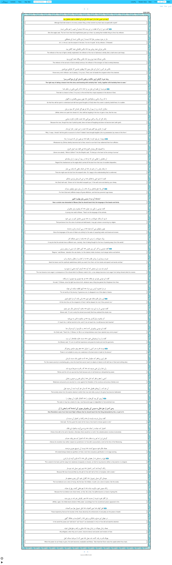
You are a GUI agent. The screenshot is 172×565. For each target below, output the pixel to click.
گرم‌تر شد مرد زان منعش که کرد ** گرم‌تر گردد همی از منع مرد (86, 269)
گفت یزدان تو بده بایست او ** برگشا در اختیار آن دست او (86, 418)
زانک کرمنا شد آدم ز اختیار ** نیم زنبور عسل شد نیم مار (86, 468)
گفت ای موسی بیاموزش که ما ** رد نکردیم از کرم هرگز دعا (86, 329)
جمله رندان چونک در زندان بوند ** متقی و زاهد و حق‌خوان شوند (86, 528)
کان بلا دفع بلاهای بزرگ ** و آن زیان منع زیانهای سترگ (84, 189)
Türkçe (165, 6)
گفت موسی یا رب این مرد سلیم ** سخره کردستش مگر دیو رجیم (86, 309)
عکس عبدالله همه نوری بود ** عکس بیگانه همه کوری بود (86, 59)
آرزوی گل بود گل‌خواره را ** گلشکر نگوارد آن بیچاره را (84, 398)
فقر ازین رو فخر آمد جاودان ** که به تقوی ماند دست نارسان (86, 359)
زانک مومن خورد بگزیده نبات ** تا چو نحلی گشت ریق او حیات (86, 488)
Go (164, 1)
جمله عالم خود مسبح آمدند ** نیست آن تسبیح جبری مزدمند (86, 448)
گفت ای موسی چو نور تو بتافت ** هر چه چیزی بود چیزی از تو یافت (86, 279)
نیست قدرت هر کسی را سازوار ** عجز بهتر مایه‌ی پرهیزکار (84, 349)
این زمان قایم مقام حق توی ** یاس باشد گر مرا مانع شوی (84, 299)
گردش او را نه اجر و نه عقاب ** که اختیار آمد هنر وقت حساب (86, 438)
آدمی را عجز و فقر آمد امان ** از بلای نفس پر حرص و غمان (86, 379)
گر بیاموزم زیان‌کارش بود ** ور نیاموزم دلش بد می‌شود (86, 319)
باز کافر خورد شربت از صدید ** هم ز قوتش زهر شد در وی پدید (86, 498)
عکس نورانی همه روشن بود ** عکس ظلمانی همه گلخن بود (86, 49)
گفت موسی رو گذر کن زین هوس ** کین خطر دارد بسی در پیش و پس (84, 249)
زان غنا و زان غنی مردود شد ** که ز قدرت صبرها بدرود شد (86, 369)
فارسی (169, 6)
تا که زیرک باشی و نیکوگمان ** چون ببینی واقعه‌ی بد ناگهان (86, 99)
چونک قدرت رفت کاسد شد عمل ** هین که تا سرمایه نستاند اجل (86, 538)
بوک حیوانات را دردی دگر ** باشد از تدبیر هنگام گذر (86, 239)
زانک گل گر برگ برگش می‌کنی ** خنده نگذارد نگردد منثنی (86, 119)
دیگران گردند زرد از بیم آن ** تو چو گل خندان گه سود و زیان (86, 109)
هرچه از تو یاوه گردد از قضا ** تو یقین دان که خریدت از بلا (84, 139)
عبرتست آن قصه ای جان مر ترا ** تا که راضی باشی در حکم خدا (84, 89)
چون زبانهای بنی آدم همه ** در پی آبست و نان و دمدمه (86, 229)
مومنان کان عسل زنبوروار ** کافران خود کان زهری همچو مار (86, 478)
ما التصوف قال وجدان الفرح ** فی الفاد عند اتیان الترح (86, 149)
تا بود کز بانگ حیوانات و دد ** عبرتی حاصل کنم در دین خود (86, 219)
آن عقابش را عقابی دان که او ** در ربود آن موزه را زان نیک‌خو (86, 159)
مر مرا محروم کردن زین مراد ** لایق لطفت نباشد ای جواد (86, 289)
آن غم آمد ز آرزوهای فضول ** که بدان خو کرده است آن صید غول (86, 389)
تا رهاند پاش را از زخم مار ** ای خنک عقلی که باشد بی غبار (86, 169)
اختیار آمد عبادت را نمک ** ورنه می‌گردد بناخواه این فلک (86, 428)
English (161, 6)
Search (49, 1)
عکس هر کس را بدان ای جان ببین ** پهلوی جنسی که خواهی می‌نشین (86, 69)
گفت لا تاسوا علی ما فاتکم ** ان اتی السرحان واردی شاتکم (86, 179)
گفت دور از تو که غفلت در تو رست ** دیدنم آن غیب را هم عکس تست (84, 29)
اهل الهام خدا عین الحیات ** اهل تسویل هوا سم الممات (84, 508)
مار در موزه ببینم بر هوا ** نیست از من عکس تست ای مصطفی (86, 39)
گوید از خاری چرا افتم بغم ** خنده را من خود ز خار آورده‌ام (86, 129)
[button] (13, 2)
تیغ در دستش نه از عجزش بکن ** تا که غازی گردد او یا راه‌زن (84, 458)
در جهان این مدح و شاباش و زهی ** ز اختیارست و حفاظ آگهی (86, 518)
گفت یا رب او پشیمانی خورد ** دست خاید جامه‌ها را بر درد (86, 339)
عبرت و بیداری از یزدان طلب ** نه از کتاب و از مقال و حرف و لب (86, 259)
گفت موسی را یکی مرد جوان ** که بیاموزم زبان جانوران (86, 209)
